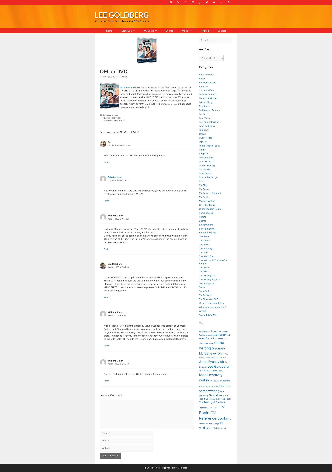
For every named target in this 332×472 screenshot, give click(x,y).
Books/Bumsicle (207, 82)
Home (109, 30)
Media (185, 30)
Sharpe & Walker (207, 232)
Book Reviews (206, 74)
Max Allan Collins (216, 371)
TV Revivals (205, 295)
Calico (201, 343)
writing (223, 428)
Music (202, 181)
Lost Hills (203, 370)
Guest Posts (205, 138)
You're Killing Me (207, 315)
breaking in (223, 338)
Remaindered (206, 213)
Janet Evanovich (211, 362)
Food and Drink (207, 126)
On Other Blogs (207, 205)
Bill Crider (221, 335)
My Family (204, 197)
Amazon (216, 331)
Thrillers (202, 408)
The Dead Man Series (212, 399)
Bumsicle (203, 86)
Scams (202, 221)
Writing (202, 311)
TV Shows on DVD (208, 299)
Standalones (216, 395)
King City (203, 153)
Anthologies (211, 335)
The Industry (205, 248)
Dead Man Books (208, 94)
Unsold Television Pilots (211, 303)
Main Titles (204, 161)
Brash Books (212, 338)
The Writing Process (209, 279)
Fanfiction (208, 358)
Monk (204, 375)
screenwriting (209, 391)
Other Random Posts (210, 209)
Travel (202, 287)
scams (225, 385)
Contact (222, 30)
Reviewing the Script (111, 118)
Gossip (202, 134)
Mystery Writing (207, 201)
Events (169, 30)
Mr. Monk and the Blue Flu (114, 121)
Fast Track (204, 118)
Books (202, 78)
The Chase (204, 240)
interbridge (182, 468)
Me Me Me (204, 169)
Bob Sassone (115, 177)
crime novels (209, 343)
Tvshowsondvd (128, 87)
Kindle (202, 149)
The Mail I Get (206, 256)
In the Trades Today (209, 145)
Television (204, 236)
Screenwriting (206, 224)
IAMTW (203, 142)
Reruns (202, 217)
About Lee (126, 30)
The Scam (204, 267)
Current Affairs (206, 90)
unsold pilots (214, 428)
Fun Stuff (204, 130)
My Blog (204, 30)
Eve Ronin (204, 106)
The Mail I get (207, 402)
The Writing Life (207, 275)
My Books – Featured (210, 193)
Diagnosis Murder (110, 115)
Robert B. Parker (212, 386)
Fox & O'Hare (219, 357)
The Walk (204, 271)
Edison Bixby (205, 102)
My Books (149, 30)
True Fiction (205, 291)
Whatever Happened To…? (213, 307)
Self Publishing (207, 228)
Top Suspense (206, 283)
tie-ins (208, 408)
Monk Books (205, 173)
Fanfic (202, 114)
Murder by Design (208, 177)
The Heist (204, 244)
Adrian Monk (204, 331)
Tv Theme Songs (212, 424)
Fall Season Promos (209, 110)
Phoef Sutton (215, 381)
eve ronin (217, 353)
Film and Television (209, 122)
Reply (106, 162)
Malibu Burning (207, 165)
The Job (203, 252)
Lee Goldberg (122, 14)
